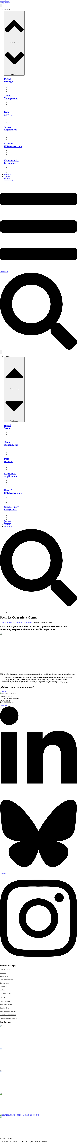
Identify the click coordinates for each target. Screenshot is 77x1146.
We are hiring (4, 976)
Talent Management (6, 1004)
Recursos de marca (6, 993)
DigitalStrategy (8, 80)
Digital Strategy (5, 1001)
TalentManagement (11, 97)
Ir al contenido (4, 1)
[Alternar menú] (1, 5)
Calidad (2, 990)
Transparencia (4, 983)
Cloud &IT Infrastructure (13, 145)
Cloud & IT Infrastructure (8, 1015)
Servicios (9, 622)
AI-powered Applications (8, 1011)
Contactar (3, 973)
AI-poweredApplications (10, 128)
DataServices (8, 113)
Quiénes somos (5, 969)
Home (2, 622)
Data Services (4, 1008)
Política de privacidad (63, 1141)
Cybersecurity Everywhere (23, 622)
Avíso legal (51, 1141)
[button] (5, 609)
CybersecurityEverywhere (11, 161)
